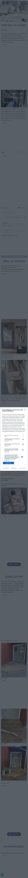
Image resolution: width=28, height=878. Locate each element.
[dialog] (14, 439)
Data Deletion (6, 468)
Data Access (14, 468)
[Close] (25, 410)
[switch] (22, 439)
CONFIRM (8, 463)
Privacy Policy (22, 468)
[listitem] (14, 436)
